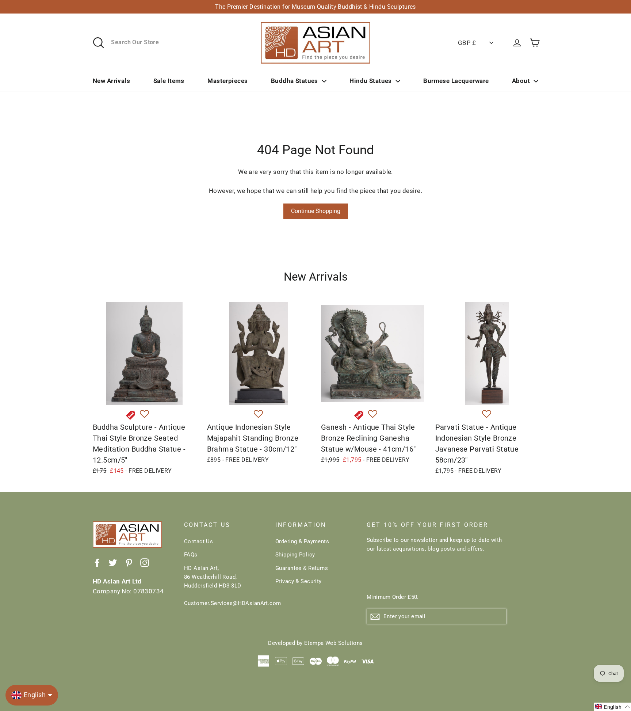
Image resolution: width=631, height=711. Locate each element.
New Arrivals (111, 80)
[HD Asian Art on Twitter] (112, 562)
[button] (144, 414)
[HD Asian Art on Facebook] (97, 562)
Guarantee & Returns (301, 568)
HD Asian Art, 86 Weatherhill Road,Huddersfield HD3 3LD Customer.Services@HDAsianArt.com (224, 586)
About (521, 80)
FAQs (191, 554)
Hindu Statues (370, 80)
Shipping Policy (295, 554)
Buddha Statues (294, 80)
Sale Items (168, 80)
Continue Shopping (315, 211)
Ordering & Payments (302, 541)
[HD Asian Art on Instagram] (144, 562)
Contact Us (198, 541)
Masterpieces (227, 80)
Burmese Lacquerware (456, 80)
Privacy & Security (298, 581)
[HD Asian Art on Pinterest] (129, 562)
